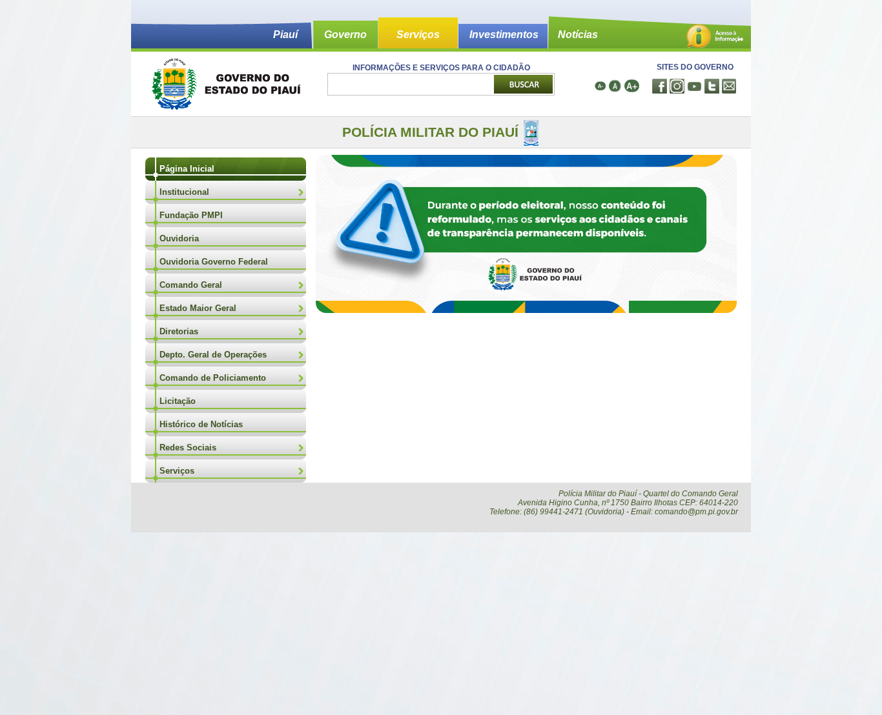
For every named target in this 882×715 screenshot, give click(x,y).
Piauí (285, 34)
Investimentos (503, 34)
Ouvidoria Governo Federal (213, 262)
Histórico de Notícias (201, 424)
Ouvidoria (179, 238)
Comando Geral (190, 285)
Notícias (578, 34)
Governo (345, 34)
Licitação (177, 401)
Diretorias (178, 331)
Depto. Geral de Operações (213, 354)
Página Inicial (186, 169)
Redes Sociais (187, 447)
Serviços (418, 34)
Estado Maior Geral (197, 308)
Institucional (184, 192)
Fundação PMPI (191, 215)
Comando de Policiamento (212, 378)
